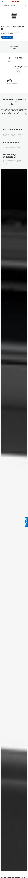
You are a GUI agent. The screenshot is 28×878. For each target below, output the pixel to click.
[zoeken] (6, 2)
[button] (26, 522)
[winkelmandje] (2, 2)
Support (14, 48)
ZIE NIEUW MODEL (7, 37)
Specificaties (14, 46)
